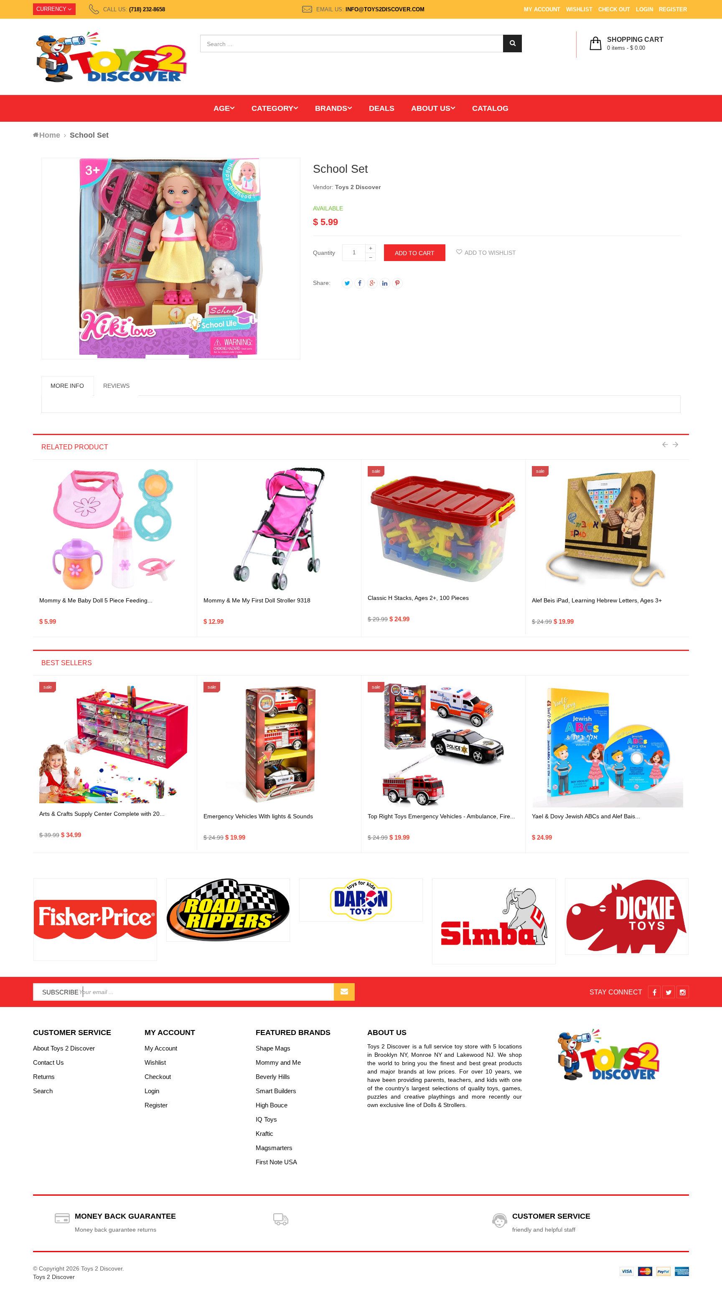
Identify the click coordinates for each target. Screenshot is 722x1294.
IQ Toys (266, 1119)
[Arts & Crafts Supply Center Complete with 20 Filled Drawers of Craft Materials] (115, 745)
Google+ (372, 283)
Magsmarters (274, 1147)
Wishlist (579, 9)
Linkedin (384, 283)
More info (67, 385)
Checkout (158, 1076)
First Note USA (276, 1162)
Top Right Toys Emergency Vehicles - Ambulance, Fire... (441, 816)
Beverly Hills (273, 1076)
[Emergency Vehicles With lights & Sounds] (279, 744)
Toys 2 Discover (358, 187)
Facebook (359, 283)
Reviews (116, 385)
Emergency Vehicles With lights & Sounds (258, 816)
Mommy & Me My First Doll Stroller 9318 (256, 600)
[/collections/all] (95, 919)
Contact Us (48, 1062)
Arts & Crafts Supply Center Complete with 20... (102, 813)
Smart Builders (276, 1090)
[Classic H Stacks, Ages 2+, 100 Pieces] (443, 528)
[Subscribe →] (344, 992)
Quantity (324, 252)
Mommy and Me (278, 1062)
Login (644, 9)
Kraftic (264, 1133)
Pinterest (397, 283)
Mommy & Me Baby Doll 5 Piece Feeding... (96, 600)
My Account (542, 9)
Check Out (614, 9)
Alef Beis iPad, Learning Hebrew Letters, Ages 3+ (597, 600)
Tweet (347, 283)
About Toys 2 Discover (64, 1048)
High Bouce (271, 1105)
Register (673, 9)
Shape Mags (273, 1048)
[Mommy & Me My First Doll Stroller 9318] (279, 529)
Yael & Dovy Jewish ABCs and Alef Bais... (586, 816)
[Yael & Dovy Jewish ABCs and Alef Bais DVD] (608, 744)
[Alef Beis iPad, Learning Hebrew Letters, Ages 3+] (608, 529)
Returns (44, 1076)
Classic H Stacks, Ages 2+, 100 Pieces (418, 597)
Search (43, 1090)
